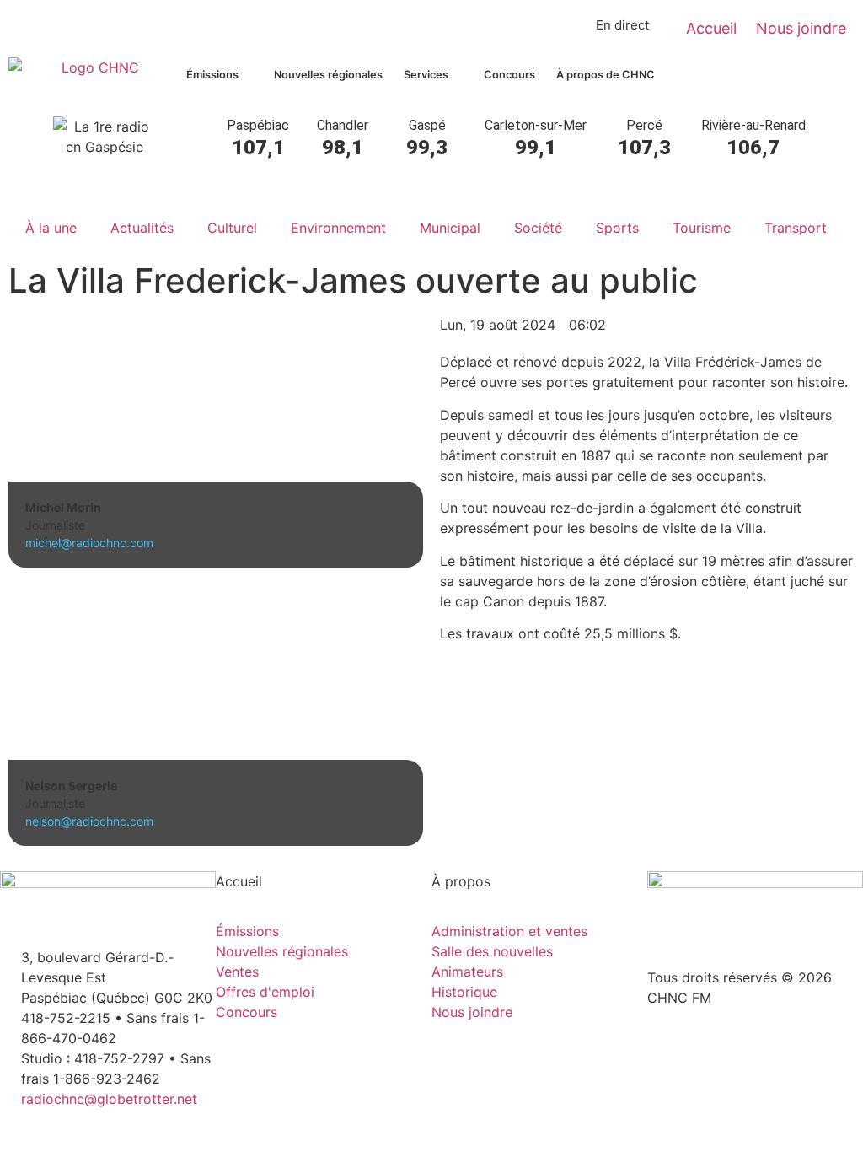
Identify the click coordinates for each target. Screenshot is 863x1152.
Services (426, 74)
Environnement (338, 227)
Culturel (232, 227)
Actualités (142, 227)
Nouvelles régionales (328, 74)
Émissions (212, 74)
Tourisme (702, 227)
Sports (617, 227)
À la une (51, 227)
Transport (795, 227)
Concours (509, 74)
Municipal (450, 227)
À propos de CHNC (605, 74)
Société (538, 227)
